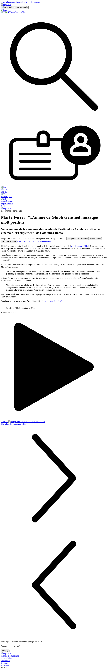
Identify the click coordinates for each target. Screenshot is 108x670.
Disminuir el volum (9, 241)
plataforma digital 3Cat (54, 301)
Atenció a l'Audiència (10, 656)
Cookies (4, 663)
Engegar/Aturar (73, 239)
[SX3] (4, 10)
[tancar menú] (4, 187)
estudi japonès (80, 246)
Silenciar (84, 239)
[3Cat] (6, 4)
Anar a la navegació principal (13, 2)
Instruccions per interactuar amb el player (34, 241)
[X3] (7, 12)
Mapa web (5, 660)
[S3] (3, 12)
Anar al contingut (32, 2)
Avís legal (5, 665)
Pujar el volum (95, 239)
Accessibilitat (6, 658)
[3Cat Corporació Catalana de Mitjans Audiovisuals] (6, 653)
